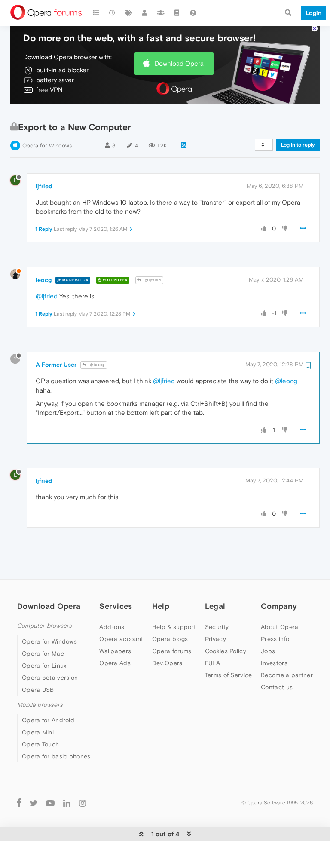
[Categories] (96, 13)
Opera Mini (38, 732)
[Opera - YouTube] (50, 802)
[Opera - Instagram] (82, 802)
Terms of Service (228, 675)
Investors (274, 663)
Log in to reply (298, 145)
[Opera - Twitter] (33, 802)
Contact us (277, 687)
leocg (44, 279)
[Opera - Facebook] (19, 802)
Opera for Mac (43, 653)
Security (217, 626)
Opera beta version (50, 677)
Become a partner (287, 675)
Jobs (268, 651)
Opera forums (172, 651)
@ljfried (152, 280)
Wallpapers (115, 651)
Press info (275, 638)
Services (115, 606)
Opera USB (38, 689)
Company (279, 606)
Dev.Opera (167, 663)
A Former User (56, 364)
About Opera (279, 626)
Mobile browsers (40, 705)
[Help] (193, 13)
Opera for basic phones (56, 756)
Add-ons (111, 626)
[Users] (145, 13)
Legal (215, 606)
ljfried (44, 186)
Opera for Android (48, 720)
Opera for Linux (44, 665)
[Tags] (128, 13)
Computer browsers (44, 625)
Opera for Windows (47, 145)
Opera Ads (115, 663)
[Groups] (161, 13)
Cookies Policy (225, 651)
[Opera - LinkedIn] (67, 802)
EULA (212, 663)
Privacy (215, 638)
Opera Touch (40, 744)
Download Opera (179, 63)
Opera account (121, 638)
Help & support (174, 626)
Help (160, 606)
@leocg (97, 365)
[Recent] (112, 13)
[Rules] (177, 13)
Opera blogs (170, 638)
